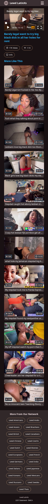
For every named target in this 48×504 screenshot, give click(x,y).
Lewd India (33, 461)
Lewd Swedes (33, 482)
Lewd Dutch (15, 448)
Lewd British (13, 434)
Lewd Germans (16, 461)
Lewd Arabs (34, 420)
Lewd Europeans (15, 455)
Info (11, 55)
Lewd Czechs (33, 441)
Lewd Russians (15, 482)
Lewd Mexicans (33, 475)
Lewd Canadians (32, 434)
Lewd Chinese (15, 441)
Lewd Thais (24, 489)
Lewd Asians (14, 427)
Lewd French (34, 455)
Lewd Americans (16, 420)
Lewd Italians (14, 468)
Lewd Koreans (14, 475)
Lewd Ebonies (32, 448)
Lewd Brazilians (32, 427)
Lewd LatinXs (18, 3)
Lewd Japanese (32, 468)
